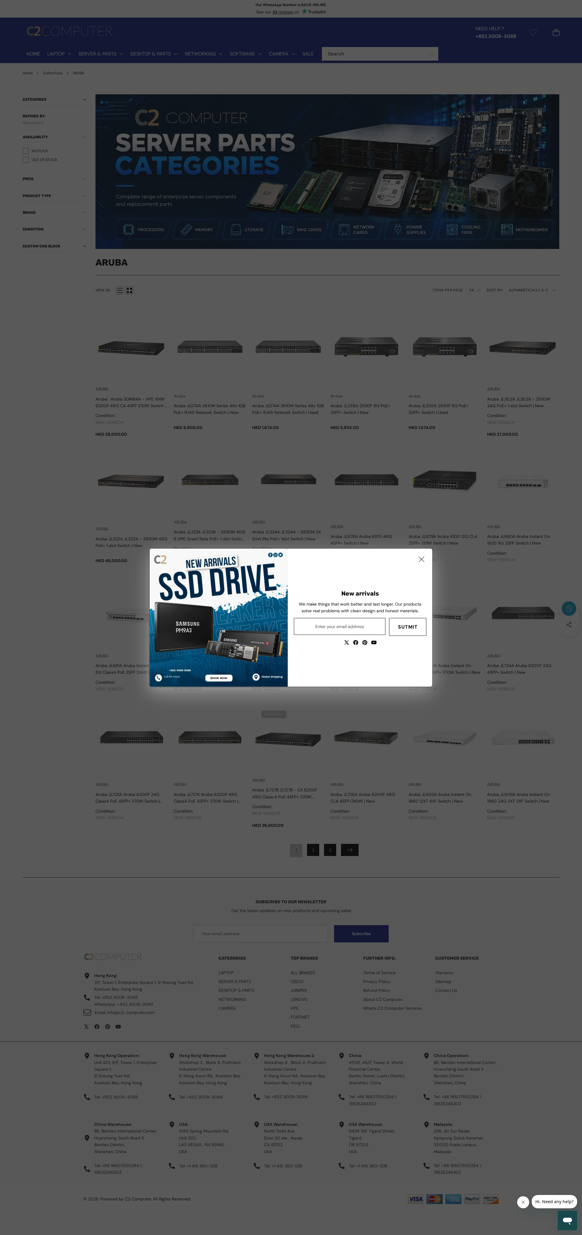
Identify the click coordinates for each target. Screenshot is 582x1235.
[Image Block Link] (219, 617)
